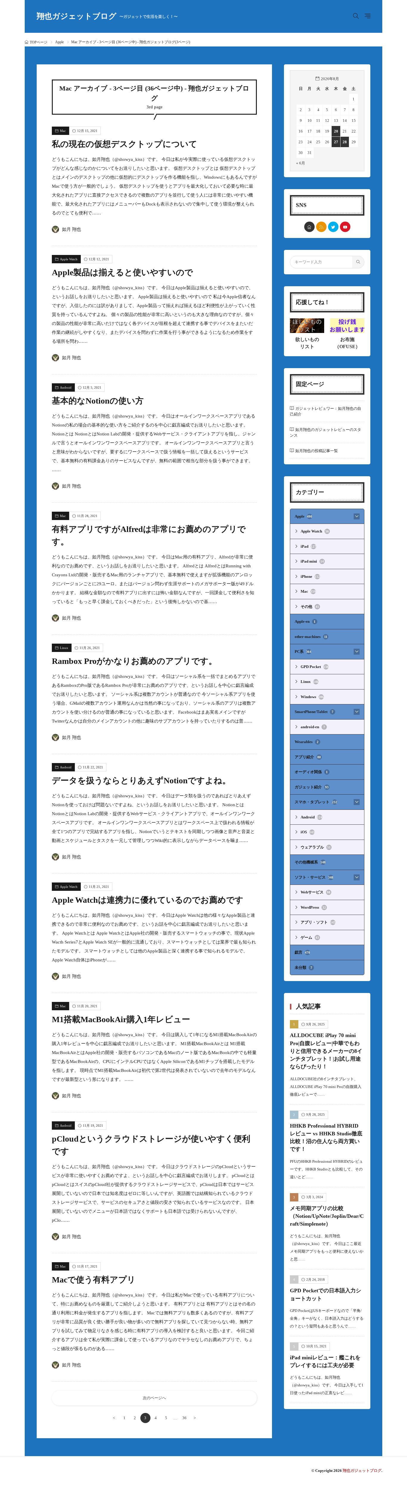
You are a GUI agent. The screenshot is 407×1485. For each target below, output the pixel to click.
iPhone (310, 576)
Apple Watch (68, 259)
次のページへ (154, 1398)
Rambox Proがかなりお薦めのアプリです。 (134, 661)
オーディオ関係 (311, 772)
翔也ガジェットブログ (107, 16)
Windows (312, 697)
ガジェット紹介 (312, 787)
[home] (309, 227)
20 (336, 131)
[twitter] (333, 227)
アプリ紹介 (308, 757)
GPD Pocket (315, 666)
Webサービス (315, 892)
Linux (64, 648)
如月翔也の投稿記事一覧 (316, 451)
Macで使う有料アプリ (94, 1279)
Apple (59, 42)
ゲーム (310, 937)
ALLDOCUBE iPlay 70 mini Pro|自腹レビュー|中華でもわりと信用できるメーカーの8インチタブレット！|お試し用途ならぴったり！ (326, 1051)
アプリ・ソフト (318, 922)
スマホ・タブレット (316, 802)
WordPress (313, 907)
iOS (308, 832)
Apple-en (305, 621)
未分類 (303, 967)
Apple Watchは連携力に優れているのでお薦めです (147, 900)
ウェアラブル (316, 847)
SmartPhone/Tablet (314, 711)
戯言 (302, 952)
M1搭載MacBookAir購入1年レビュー (121, 1019)
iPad (308, 546)
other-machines (311, 636)
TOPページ (38, 42)
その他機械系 (310, 862)
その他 (310, 606)
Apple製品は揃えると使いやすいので (122, 272)
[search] (358, 262)
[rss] (321, 227)
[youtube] (345, 227)
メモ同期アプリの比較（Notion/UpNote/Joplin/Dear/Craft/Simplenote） (327, 1216)
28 (345, 142)
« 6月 (300, 163)
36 (184, 1418)
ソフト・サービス (314, 877)
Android (66, 387)
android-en (313, 727)
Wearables (307, 742)
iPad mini (312, 561)
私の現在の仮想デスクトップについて (124, 144)
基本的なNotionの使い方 (98, 400)
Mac (63, 131)
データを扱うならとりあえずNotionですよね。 (141, 780)
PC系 (303, 651)
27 (336, 142)
